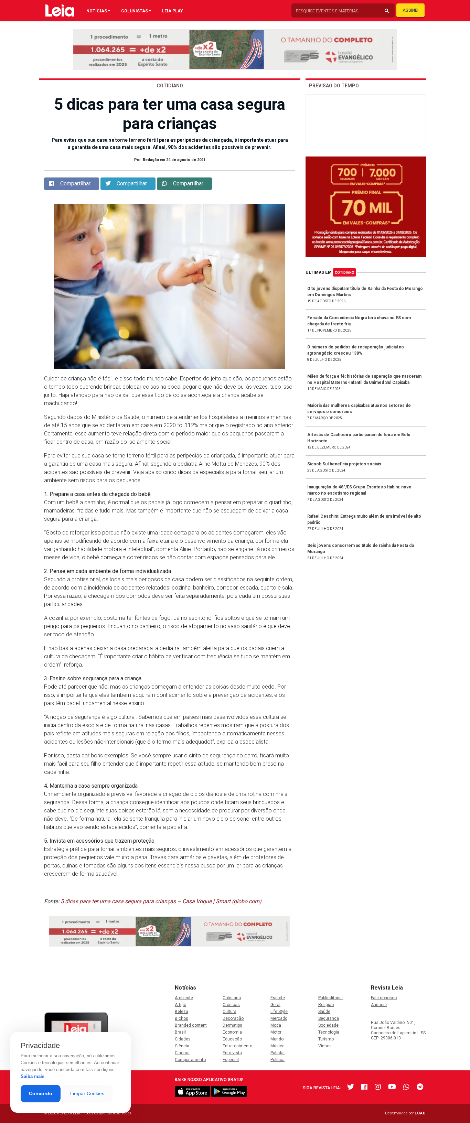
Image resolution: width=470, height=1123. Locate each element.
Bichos (181, 1018)
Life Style (279, 1011)
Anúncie (379, 1004)
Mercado (278, 1018)
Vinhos (325, 1046)
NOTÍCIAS (96, 11)
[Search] (387, 11)
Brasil (180, 1032)
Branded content (191, 1025)
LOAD (420, 1113)
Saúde (324, 1011)
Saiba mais (32, 1076)
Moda (275, 1025)
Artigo (180, 1004)
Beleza (181, 1011)
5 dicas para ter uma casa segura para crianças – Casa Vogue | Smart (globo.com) (161, 901)
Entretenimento (237, 1046)
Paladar (277, 1052)
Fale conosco (384, 997)
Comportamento (190, 1059)
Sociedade (328, 1025)
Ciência (182, 1046)
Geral (275, 1004)
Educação (232, 1039)
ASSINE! (410, 10)
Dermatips (232, 1025)
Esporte (277, 997)
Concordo (40, 1093)
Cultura (229, 1011)
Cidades (183, 1039)
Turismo (326, 1039)
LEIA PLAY (172, 11)
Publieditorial (330, 997)
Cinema (182, 1052)
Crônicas (231, 1004)
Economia (232, 1032)
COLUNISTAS (134, 11)
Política (277, 1059)
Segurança (328, 1018)
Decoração (233, 1018)
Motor (275, 1032)
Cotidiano (344, 272)
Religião (326, 1004)
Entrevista (232, 1052)
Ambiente (184, 997)
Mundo (277, 1039)
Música (277, 1046)
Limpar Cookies (87, 1093)
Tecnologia (328, 1032)
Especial (231, 1059)
